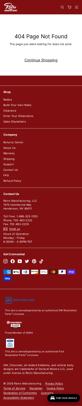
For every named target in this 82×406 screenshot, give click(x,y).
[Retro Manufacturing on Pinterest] (34, 261)
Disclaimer (36, 388)
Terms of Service (14, 388)
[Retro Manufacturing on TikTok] (41, 261)
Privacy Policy (54, 383)
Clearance (9, 110)
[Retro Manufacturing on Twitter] (27, 261)
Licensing (47, 392)
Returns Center (13, 142)
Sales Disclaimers (14, 121)
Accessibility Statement (18, 397)
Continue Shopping (41, 60)
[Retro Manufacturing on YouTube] (20, 261)
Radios (7, 99)
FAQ (6, 175)
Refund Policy (12, 180)
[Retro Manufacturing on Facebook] (13, 261)
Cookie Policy (55, 388)
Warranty (9, 153)
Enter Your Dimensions (18, 116)
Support (8, 164)
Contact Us (10, 169)
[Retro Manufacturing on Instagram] (5, 261)
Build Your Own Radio (17, 105)
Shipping (9, 158)
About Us (9, 147)
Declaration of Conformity (20, 392)
